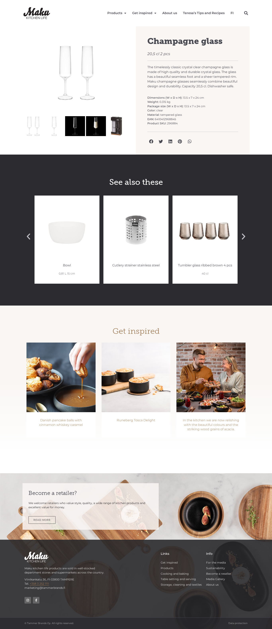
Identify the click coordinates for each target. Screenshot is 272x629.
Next (135, 75)
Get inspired (142, 13)
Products (114, 13)
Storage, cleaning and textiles (181, 584)
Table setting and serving (178, 579)
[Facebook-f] (36, 600)
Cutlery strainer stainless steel (136, 265)
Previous (17, 75)
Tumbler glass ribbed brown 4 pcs (205, 265)
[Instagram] (27, 600)
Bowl (67, 265)
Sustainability (215, 568)
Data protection (238, 623)
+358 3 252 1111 (39, 583)
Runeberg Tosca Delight (136, 420)
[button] (246, 13)
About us (169, 13)
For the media (216, 562)
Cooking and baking (175, 573)
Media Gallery (215, 579)
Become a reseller (218, 573)
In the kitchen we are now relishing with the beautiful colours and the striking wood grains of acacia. (211, 424)
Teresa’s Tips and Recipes (204, 13)
